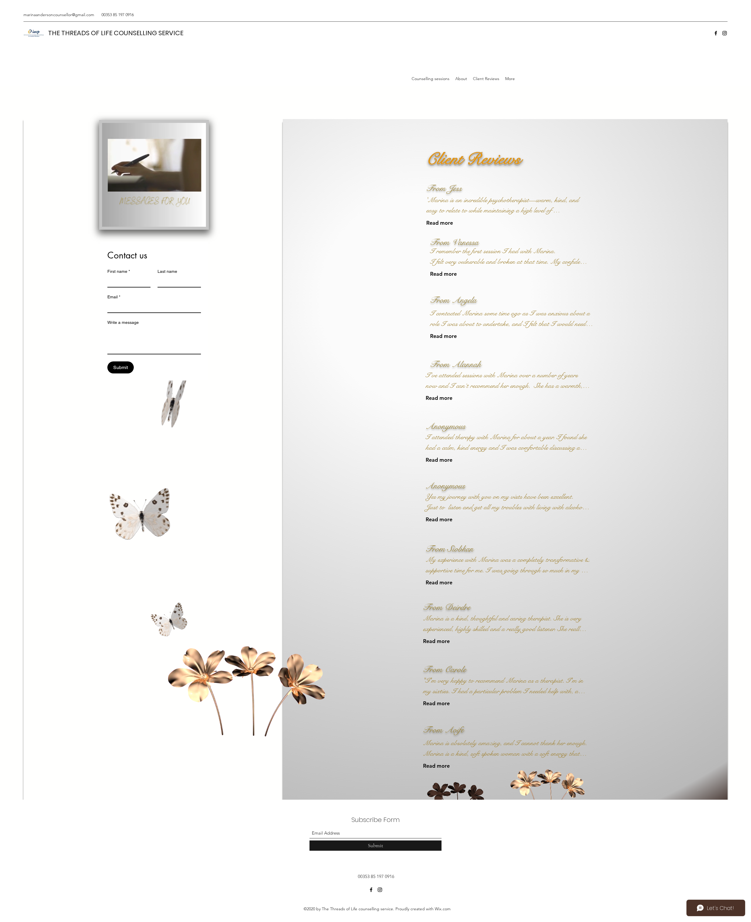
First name (118, 271)
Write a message (123, 322)
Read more (439, 222)
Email (113, 297)
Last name (167, 271)
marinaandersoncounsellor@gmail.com (58, 14)
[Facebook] (716, 33)
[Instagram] (725, 33)
